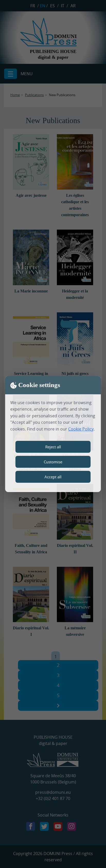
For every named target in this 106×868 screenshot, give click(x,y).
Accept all (53, 476)
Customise (53, 461)
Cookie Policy (81, 429)
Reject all (53, 446)
